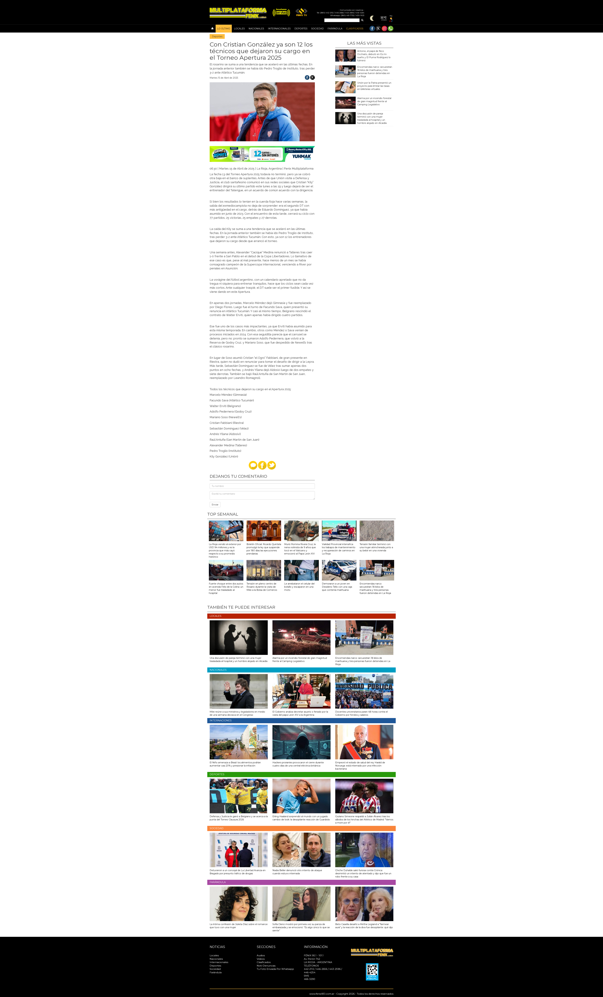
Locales (239, 28)
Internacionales (279, 28)
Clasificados (354, 28)
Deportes (300, 28)
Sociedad (317, 28)
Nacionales (256, 28)
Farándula (335, 28)
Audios (261, 955)
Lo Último (223, 28)
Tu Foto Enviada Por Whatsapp (275, 968)
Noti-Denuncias (266, 965)
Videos (261, 958)
